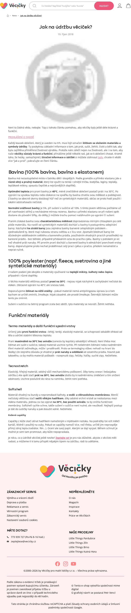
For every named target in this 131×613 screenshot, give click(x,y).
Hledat (104, 5)
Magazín (74, 502)
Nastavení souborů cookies (22, 519)
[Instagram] (66, 564)
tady (100, 157)
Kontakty (74, 511)
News (14, 15)
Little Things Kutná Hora (83, 551)
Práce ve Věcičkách (79, 515)
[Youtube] (73, 564)
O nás (72, 497)
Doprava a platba (16, 502)
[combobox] (71, 6)
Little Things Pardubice (82, 538)
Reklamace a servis (17, 506)
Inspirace (74, 506)
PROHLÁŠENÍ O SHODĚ (21, 137)
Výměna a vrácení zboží (20, 497)
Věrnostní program (17, 511)
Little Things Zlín (78, 542)
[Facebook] (58, 564)
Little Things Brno (79, 547)
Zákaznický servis (16, 515)
